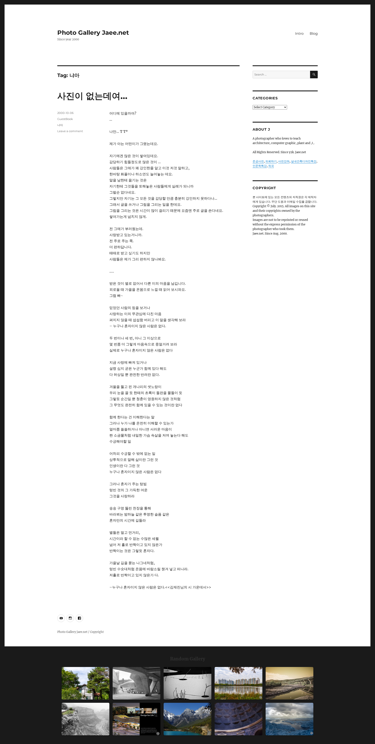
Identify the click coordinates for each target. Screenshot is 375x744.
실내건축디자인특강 (303, 161)
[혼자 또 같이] (187, 683)
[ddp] (136, 683)
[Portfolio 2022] (136, 719)
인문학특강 (260, 166)
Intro (299, 33)
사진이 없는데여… (92, 95)
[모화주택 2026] (85, 683)
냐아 (60, 125)
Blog (314, 33)
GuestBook (65, 119)
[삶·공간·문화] (85, 719)
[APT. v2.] (238, 683)
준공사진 (258, 161)
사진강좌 (283, 161)
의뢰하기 (271, 161)
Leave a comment (70, 131)
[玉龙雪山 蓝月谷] (187, 719)
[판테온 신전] (238, 719)
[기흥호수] (289, 683)
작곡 (271, 166)
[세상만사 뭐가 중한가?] (289, 719)
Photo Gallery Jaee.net (93, 32)
